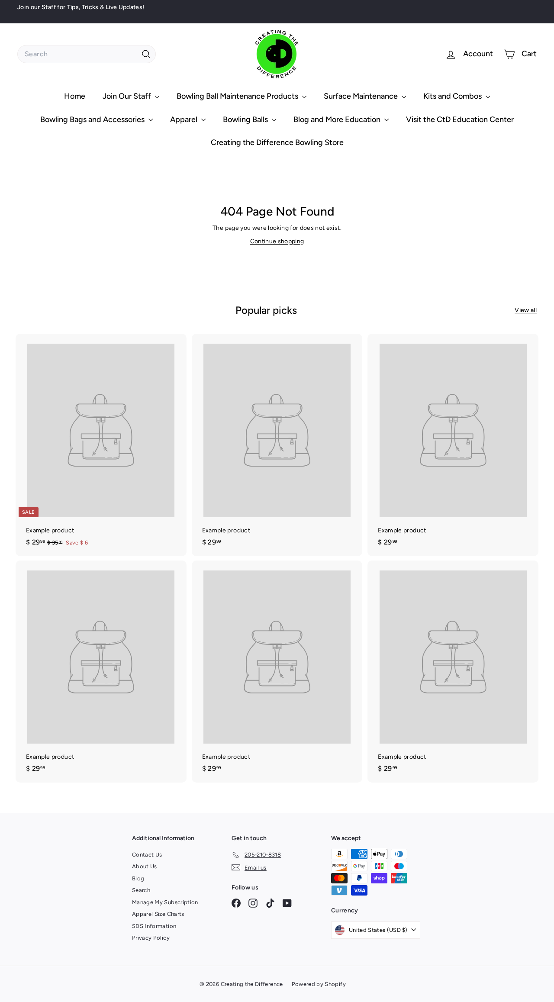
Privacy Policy (151, 937)
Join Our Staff (128, 96)
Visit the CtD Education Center (460, 119)
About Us (144, 866)
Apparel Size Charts (158, 914)
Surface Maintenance (361, 96)
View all (526, 310)
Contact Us (147, 854)
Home (74, 96)
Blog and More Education (337, 119)
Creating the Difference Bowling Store (277, 142)
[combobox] (86, 54)
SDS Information (154, 926)
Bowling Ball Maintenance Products (238, 96)
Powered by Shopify (319, 984)
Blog (138, 878)
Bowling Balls (246, 119)
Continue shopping (277, 241)
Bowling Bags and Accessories (93, 119)
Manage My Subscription (165, 902)
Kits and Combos (453, 96)
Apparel (184, 119)
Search (141, 890)
